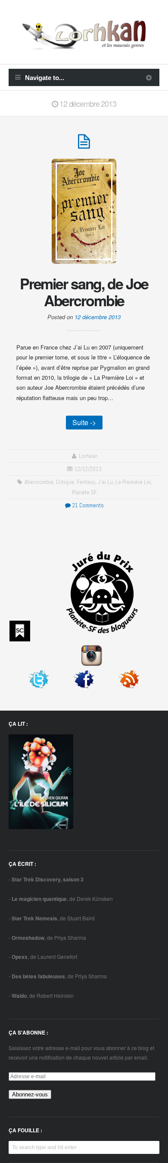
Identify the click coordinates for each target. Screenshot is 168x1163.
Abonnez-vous (30, 1094)
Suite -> (84, 422)
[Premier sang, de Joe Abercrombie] (84, 145)
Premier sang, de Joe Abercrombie (84, 292)
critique (65, 482)
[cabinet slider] (148, 77)
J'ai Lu (105, 482)
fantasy (86, 482)
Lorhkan (88, 456)
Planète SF (84, 492)
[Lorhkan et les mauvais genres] (84, 44)
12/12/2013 (88, 469)
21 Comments (87, 505)
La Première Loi (133, 482)
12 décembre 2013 (98, 317)
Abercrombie (39, 482)
